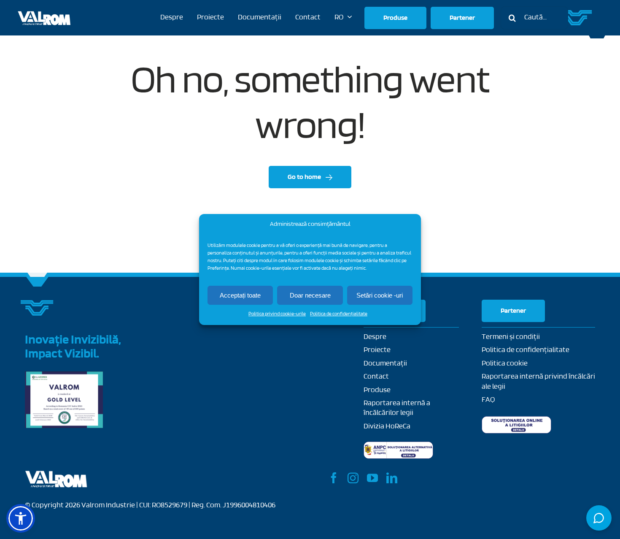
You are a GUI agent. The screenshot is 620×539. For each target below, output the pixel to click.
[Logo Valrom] (44, 10)
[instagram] (353, 477)
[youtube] (372, 477)
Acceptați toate (240, 295)
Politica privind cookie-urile (277, 314)
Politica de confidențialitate (338, 314)
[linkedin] (391, 477)
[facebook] (333, 477)
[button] (20, 518)
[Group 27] (576, 13)
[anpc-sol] (516, 420)
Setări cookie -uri (379, 295)
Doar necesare (310, 295)
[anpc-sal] (398, 445)
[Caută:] (534, 18)
